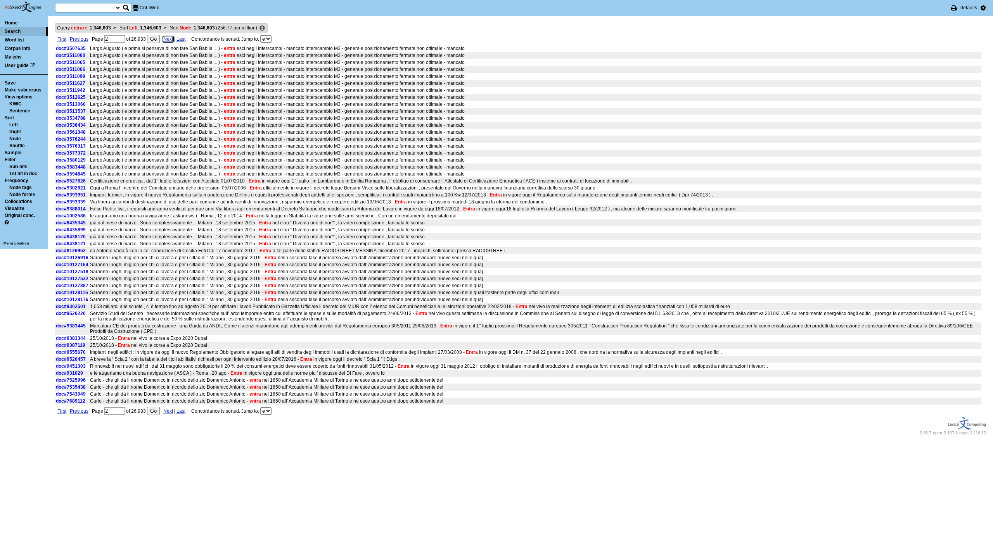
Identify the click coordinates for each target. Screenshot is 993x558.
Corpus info (17, 48)
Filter (10, 159)
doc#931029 (69, 373)
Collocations (18, 201)
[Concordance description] (262, 28)
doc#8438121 (71, 243)
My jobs (13, 57)
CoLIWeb (149, 7)
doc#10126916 (72, 257)
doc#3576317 (71, 146)
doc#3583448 (71, 167)
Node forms (22, 194)
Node (15, 138)
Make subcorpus (23, 90)
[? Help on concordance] (7, 222)
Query (84, 28)
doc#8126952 (71, 250)
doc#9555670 (71, 352)
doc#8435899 (71, 229)
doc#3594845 (71, 174)
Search (13, 31)
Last (180, 39)
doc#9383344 (71, 338)
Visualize (14, 208)
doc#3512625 (71, 97)
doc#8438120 (71, 236)
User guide (17, 65)
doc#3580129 (71, 160)
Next (168, 39)
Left (13, 124)
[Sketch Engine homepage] (29, 7)
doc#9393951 (71, 195)
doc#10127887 (72, 285)
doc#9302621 (71, 188)
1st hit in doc (23, 173)
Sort (9, 118)
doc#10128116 (72, 292)
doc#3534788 (71, 118)
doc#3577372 (71, 153)
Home (11, 23)
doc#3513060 (71, 104)
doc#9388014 (71, 209)
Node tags (20, 187)
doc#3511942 (70, 90)
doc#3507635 (71, 48)
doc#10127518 (72, 271)
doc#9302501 (71, 306)
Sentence (19, 111)
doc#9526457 (71, 359)
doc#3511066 (70, 69)
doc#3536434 (71, 125)
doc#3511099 (70, 76)
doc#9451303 (71, 366)
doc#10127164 (72, 264)
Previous (79, 39)
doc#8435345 (71, 223)
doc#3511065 (70, 62)
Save (10, 83)
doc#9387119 (70, 345)
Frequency (16, 180)
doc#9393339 (71, 202)
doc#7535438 (71, 387)
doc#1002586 (71, 216)
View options (19, 97)
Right (15, 131)
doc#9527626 (71, 181)
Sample (13, 152)
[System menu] (983, 7)
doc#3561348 (71, 132)
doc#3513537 (71, 111)
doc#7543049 (71, 394)
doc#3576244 (71, 139)
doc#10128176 (72, 299)
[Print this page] (954, 7)
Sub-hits (18, 166)
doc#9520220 (71, 313)
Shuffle (17, 145)
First (61, 39)
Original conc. (20, 215)
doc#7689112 (70, 401)
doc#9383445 (71, 326)
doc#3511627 (70, 83)
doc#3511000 (70, 55)
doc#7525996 (71, 380)
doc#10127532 (72, 278)
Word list (14, 40)
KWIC (15, 104)
